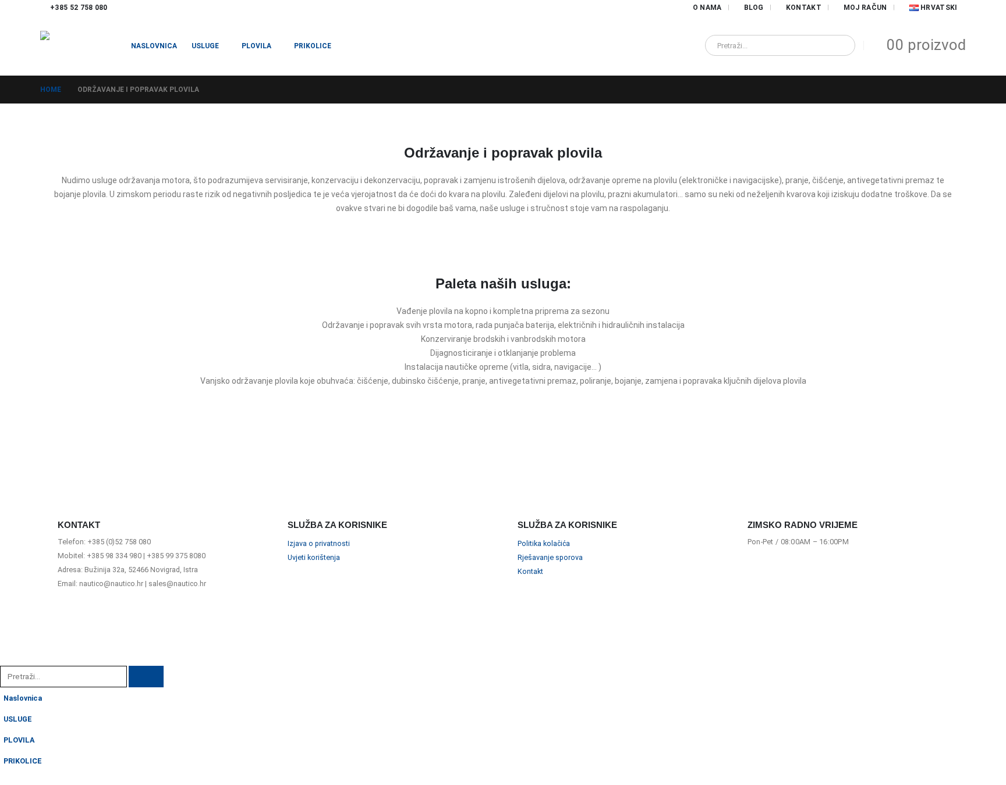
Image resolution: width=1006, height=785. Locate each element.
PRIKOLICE (312, 46)
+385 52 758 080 (79, 7)
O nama (707, 7)
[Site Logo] (78, 45)
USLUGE (205, 46)
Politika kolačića (544, 543)
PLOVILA (256, 46)
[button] (7, 657)
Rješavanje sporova (550, 557)
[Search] (838, 45)
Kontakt (803, 7)
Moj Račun (865, 7)
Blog (754, 7)
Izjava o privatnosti (319, 543)
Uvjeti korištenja (314, 557)
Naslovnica (154, 46)
